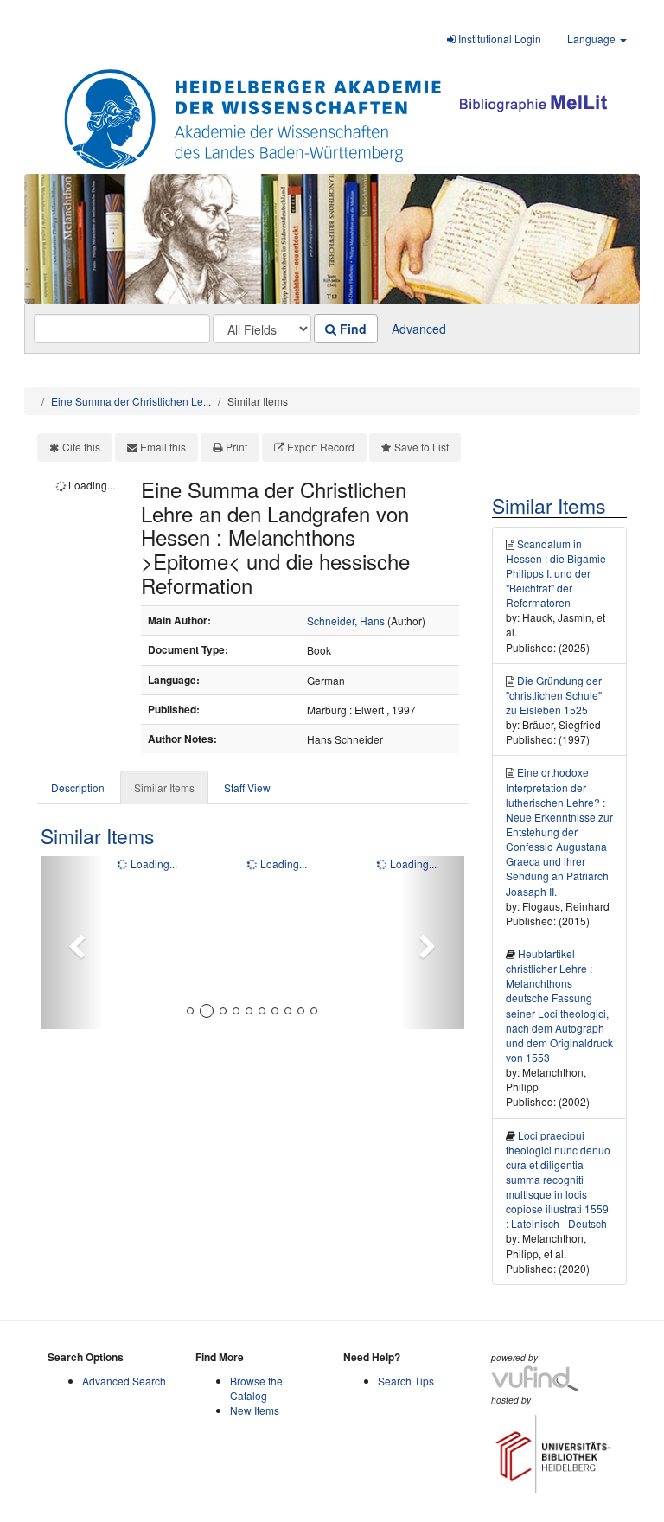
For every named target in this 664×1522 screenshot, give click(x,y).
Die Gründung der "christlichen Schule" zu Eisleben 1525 (554, 695)
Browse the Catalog (256, 1388)
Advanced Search (124, 1380)
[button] (72, 942)
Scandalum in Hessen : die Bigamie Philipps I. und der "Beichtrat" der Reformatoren (556, 573)
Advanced (419, 328)
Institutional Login (498, 38)
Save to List (421, 446)
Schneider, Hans (346, 620)
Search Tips (406, 1380)
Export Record (320, 446)
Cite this (81, 446)
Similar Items (164, 787)
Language (592, 38)
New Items (254, 1410)
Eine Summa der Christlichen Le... (131, 400)
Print (236, 446)
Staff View (247, 787)
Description (78, 787)
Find (351, 328)
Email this (163, 446)
